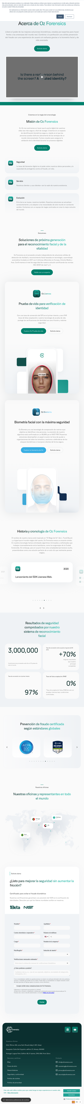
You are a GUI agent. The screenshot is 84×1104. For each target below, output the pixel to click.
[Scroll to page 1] (33, 600)
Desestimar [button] (71, 1095)
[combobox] (76, 1102)
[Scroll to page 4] (40, 600)
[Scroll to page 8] (49, 600)
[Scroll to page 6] (44, 600)
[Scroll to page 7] (46, 600)
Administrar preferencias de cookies (17, 1100)
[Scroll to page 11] (52, 761)
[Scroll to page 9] (50, 600)
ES (77, 1102)
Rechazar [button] (69, 16)
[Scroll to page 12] (54, 761)
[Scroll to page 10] (50, 761)
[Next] (44, 608)
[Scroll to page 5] (42, 600)
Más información (12, 1093)
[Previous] (40, 608)
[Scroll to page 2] (35, 600)
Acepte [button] (60, 16)
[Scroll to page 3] (37, 600)
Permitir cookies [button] (71, 1091)
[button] (71, 1099)
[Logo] (12, 1030)
